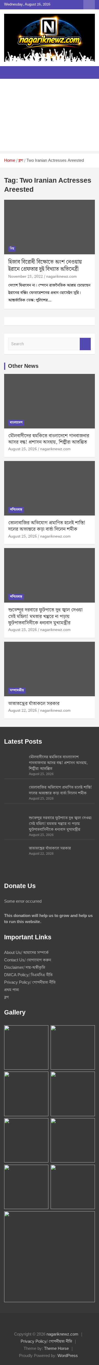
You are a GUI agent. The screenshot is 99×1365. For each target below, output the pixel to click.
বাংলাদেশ (16, 422)
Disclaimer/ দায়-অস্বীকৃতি (24, 967)
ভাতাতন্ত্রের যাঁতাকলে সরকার (33, 704)
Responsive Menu (89, 4)
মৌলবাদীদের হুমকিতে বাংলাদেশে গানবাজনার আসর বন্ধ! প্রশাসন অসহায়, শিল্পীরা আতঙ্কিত (48, 439)
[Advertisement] (49, 116)
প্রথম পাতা (11, 990)
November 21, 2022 (25, 277)
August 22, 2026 (22, 711)
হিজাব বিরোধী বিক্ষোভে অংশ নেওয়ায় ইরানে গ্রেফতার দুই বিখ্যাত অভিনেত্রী (45, 266)
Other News (23, 366)
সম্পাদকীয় (17, 690)
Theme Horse (56, 1348)
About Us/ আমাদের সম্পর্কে (26, 952)
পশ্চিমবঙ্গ (16, 509)
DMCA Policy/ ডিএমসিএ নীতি (28, 975)
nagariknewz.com (61, 277)
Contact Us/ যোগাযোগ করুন (27, 960)
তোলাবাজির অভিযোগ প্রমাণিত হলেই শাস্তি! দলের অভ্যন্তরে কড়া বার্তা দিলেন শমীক (46, 526)
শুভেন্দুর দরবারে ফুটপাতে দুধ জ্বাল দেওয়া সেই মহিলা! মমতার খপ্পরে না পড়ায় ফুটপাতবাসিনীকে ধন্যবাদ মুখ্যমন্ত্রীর (45, 616)
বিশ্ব (12, 248)
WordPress (67, 1356)
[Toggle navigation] (11, 72)
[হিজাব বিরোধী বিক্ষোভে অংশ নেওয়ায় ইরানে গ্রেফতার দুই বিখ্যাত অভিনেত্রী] (49, 227)
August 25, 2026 (22, 449)
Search (85, 344)
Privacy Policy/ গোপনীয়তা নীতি (30, 982)
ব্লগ (6, 997)
